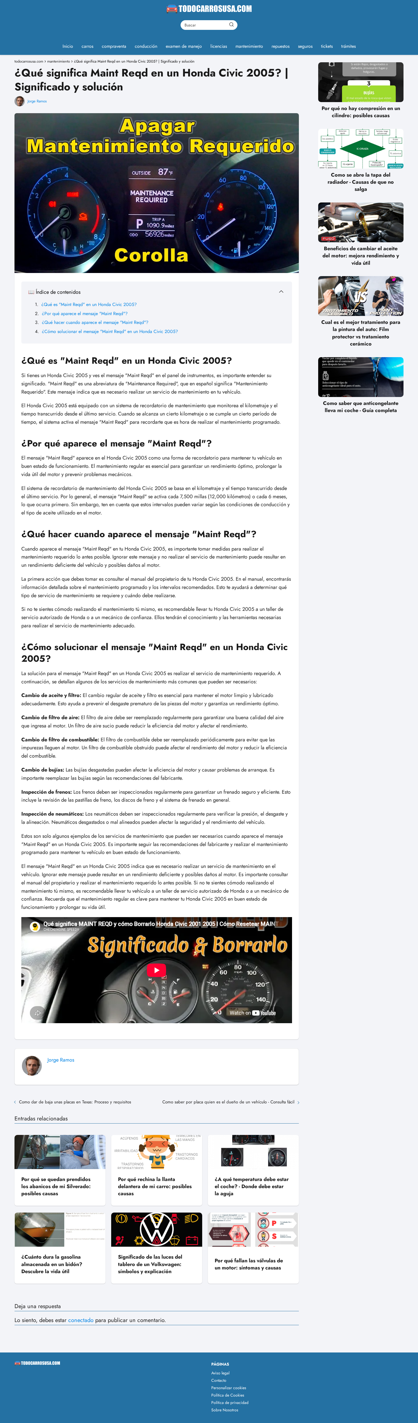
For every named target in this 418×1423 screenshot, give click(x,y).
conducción (146, 46)
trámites (348, 46)
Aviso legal (220, 1373)
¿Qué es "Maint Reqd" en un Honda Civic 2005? (89, 304)
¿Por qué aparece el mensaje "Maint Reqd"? (85, 313)
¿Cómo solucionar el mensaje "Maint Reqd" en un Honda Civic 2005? (110, 331)
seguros (305, 46)
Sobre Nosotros (224, 1410)
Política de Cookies (227, 1395)
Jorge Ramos (37, 101)
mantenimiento (249, 46)
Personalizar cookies (228, 1388)
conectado (81, 1320)
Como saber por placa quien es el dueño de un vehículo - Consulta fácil (228, 1102)
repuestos (280, 46)
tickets (327, 46)
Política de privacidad (230, 1402)
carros (87, 46)
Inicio (68, 46)
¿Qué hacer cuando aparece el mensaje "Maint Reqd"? (95, 322)
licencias (218, 46)
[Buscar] (231, 24)
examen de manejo (184, 46)
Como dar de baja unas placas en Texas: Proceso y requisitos (75, 1102)
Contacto (218, 1380)
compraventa (114, 46)
